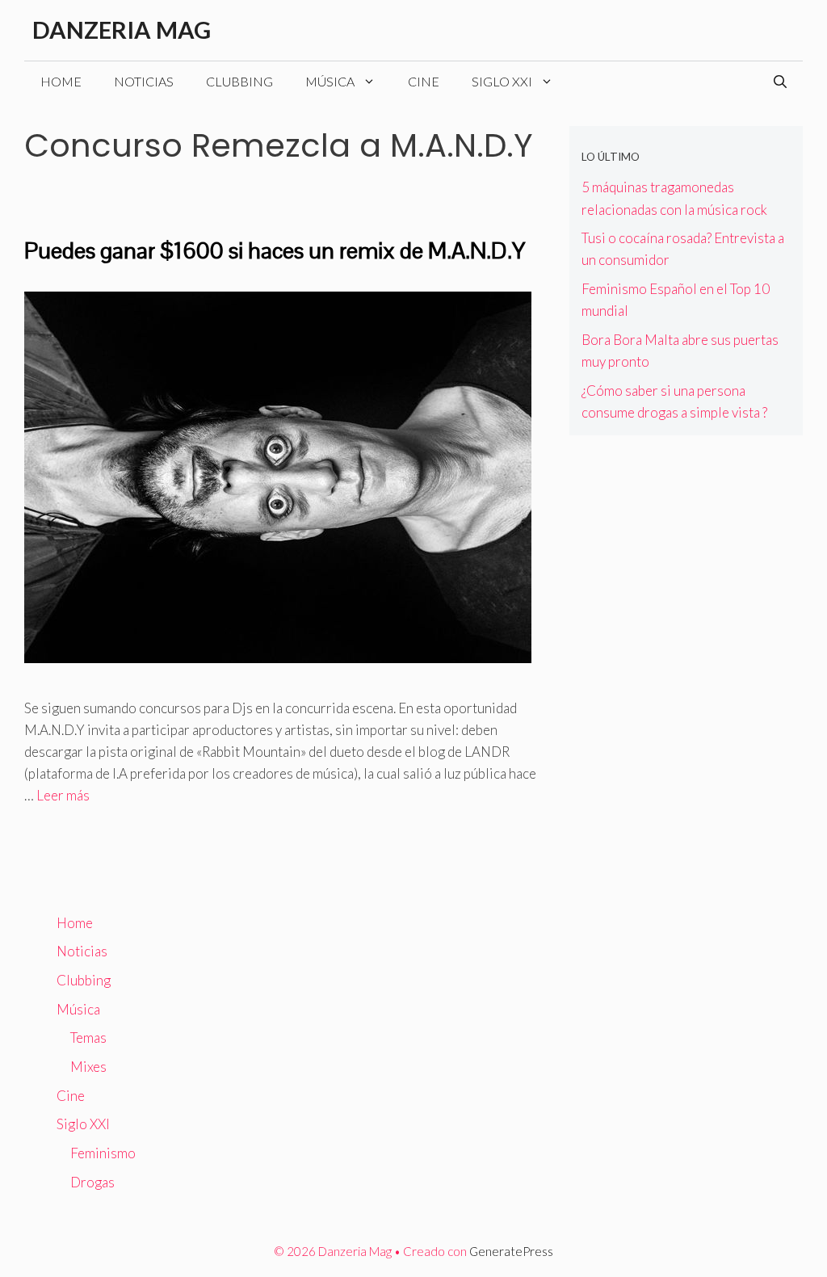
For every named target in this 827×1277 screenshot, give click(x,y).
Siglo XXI (502, 81)
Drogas (92, 1182)
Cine (423, 81)
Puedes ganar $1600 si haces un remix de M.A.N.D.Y (274, 250)
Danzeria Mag (121, 29)
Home (61, 81)
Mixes (88, 1066)
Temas (88, 1037)
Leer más (63, 795)
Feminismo (103, 1153)
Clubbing (239, 81)
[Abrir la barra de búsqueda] (780, 81)
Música (330, 81)
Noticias (144, 81)
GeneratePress (511, 1251)
